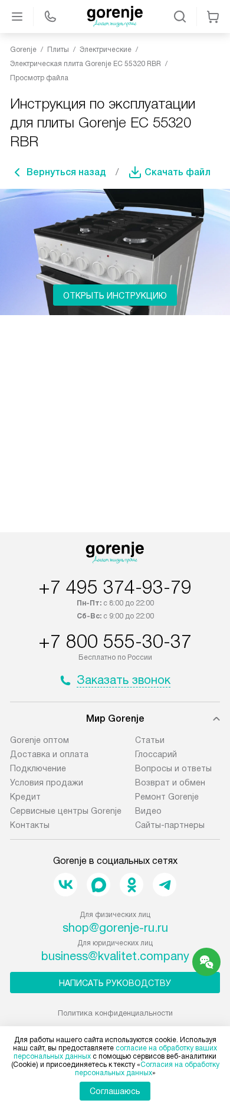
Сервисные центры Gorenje (65, 811)
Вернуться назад (66, 172)
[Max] (98, 884)
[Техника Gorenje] (115, 16)
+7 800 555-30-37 (115, 641)
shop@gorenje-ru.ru (115, 927)
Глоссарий (156, 754)
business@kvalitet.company (115, 955)
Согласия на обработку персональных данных (147, 1068)
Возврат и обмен (170, 782)
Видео (148, 811)
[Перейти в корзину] (213, 16)
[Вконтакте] (65, 884)
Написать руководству (115, 983)
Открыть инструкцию (115, 295)
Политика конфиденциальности (115, 1013)
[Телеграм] (164, 884)
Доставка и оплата (49, 754)
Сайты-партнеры (170, 825)
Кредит (25, 796)
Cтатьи (150, 740)
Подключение (38, 768)
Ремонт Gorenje (167, 796)
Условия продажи (46, 782)
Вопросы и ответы (173, 768)
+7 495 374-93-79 (115, 587)
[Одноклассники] (131, 884)
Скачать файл (177, 172)
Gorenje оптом (39, 740)
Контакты (30, 825)
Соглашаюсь (115, 1091)
